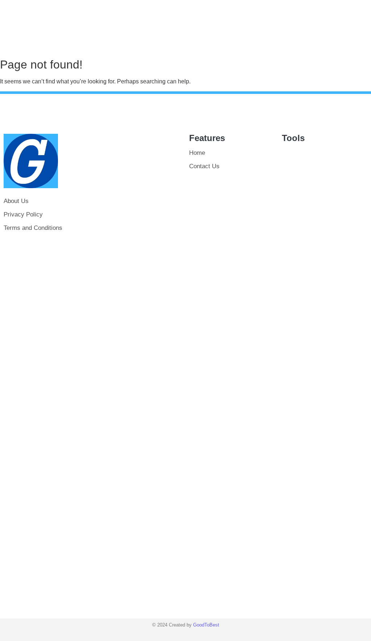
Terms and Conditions (33, 227)
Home (197, 152)
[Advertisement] (139, 365)
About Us (16, 201)
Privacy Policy (23, 214)
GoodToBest (206, 625)
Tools (293, 138)
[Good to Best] (31, 161)
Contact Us (204, 166)
